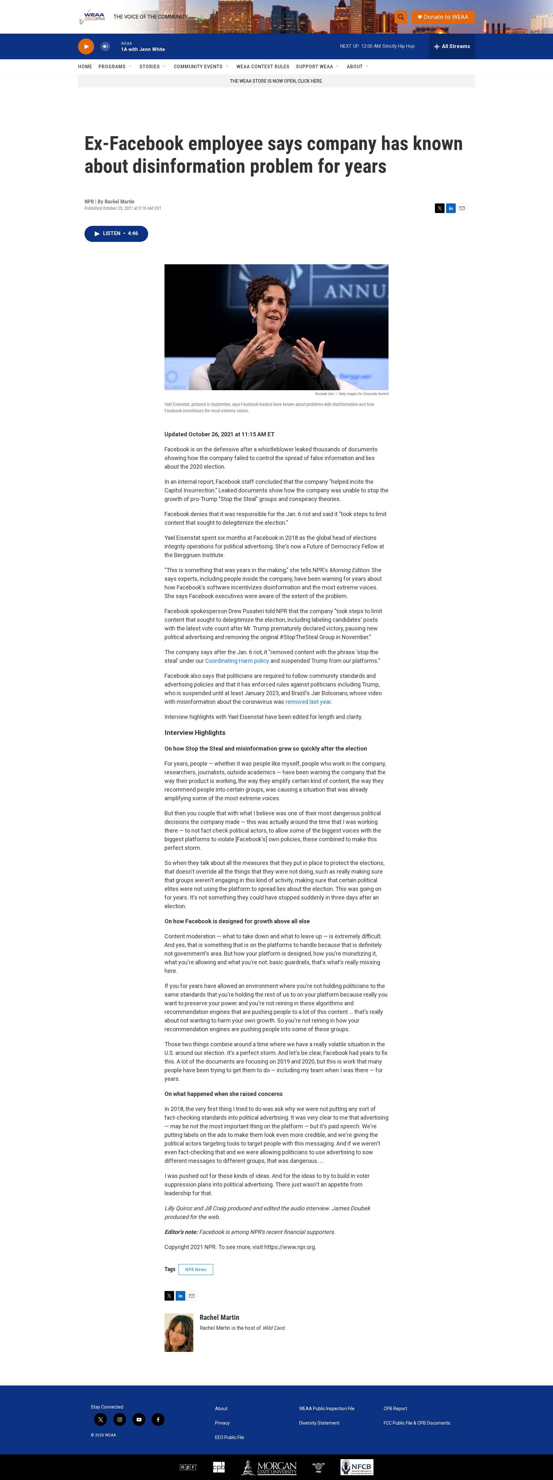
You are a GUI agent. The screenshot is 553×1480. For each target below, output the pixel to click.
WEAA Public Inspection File (327, 1408)
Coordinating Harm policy (237, 660)
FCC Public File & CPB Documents (417, 1423)
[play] (86, 46)
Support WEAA (314, 66)
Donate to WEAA (446, 16)
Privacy (222, 1423)
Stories (150, 66)
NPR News (195, 1269)
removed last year (308, 701)
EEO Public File (229, 1437)
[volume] (105, 46)
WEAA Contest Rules (263, 66)
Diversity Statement (319, 1423)
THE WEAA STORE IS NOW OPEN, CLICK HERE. (276, 81)
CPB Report (395, 1408)
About (355, 66)
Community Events (198, 66)
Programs (112, 66)
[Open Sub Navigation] (130, 66)
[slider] (115, 46)
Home (85, 66)
